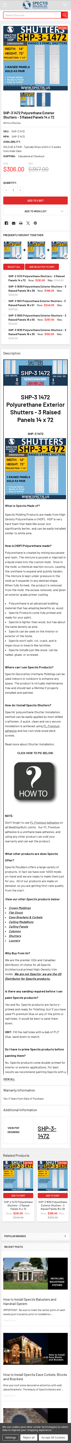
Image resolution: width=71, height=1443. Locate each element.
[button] (35, 211)
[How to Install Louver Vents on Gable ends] (35, 782)
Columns (15, 931)
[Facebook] (6, 223)
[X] (28, 223)
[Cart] (65, 5)
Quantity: (10, 182)
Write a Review (12, 122)
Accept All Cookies (53, 1437)
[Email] (14, 223)
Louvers (14, 940)
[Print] (21, 223)
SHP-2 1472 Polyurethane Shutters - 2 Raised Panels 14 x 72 (18, 1205)
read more (9, 1320)
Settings (10, 1437)
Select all (14, 266)
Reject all (29, 1437)
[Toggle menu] (4, 4)
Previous (4, 1191)
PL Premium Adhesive (44, 822)
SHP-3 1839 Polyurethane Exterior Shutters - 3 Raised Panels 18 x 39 (52, 1205)
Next (66, 1191)
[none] (35, 58)
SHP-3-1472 (47, 1132)
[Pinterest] (35, 223)
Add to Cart (18, 1195)
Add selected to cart (42, 266)
